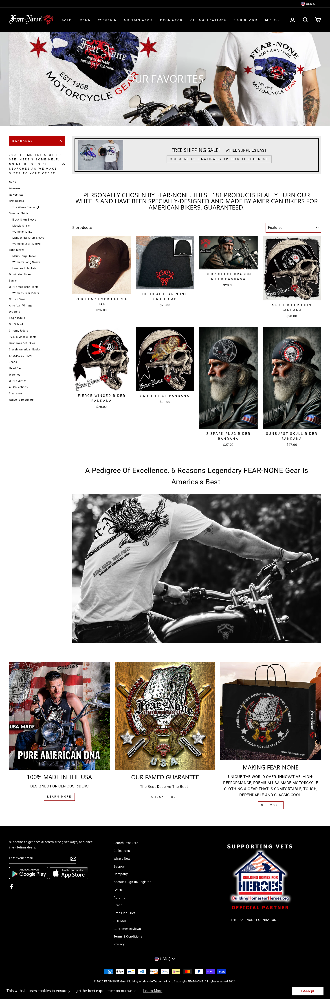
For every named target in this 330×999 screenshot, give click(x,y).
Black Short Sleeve (24, 219)
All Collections (208, 20)
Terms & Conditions (128, 936)
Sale (67, 20)
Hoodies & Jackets (24, 268)
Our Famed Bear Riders (24, 287)
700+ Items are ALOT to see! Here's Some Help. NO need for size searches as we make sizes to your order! (35, 164)
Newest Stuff (17, 194)
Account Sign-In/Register (132, 882)
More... (273, 20)
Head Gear (171, 20)
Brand (118, 905)
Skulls (13, 280)
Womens (14, 188)
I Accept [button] (307, 991)
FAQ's (118, 890)
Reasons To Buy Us (21, 399)
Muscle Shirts (21, 225)
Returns (119, 898)
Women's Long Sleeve (26, 262)
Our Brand (245, 20)
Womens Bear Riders (25, 293)
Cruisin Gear (138, 20)
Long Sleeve (16, 249)
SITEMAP (120, 921)
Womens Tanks (22, 231)
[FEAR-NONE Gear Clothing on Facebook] (11, 886)
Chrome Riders (18, 330)
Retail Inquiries (125, 913)
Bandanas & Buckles (22, 343)
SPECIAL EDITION (20, 355)
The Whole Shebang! (25, 207)
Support (119, 866)
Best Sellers (16, 201)
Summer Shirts (18, 213)
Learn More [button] (152, 991)
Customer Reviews (127, 929)
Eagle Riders (17, 318)
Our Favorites (17, 381)
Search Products (126, 843)
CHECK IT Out (165, 796)
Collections (122, 851)
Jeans (13, 362)
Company (121, 874)
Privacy (119, 944)
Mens (84, 20)
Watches (14, 374)
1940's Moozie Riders (23, 337)
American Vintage (20, 305)
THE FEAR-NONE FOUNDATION (254, 920)
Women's (107, 20)
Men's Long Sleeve (24, 256)
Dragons (14, 311)
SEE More (270, 805)
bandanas (22, 140)
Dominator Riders (20, 274)
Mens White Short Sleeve (28, 237)
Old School (16, 324)
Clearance (15, 393)
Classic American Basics (25, 349)
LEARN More (59, 796)
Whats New (122, 859)
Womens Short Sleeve (26, 243)
